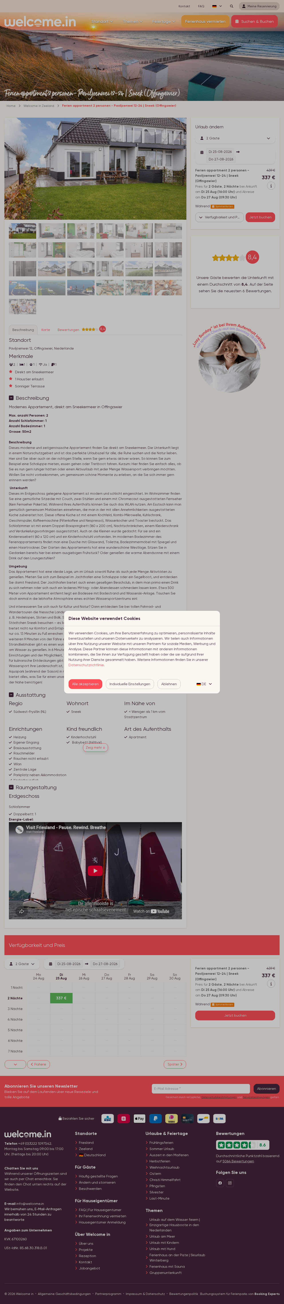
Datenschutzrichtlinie (86, 665)
